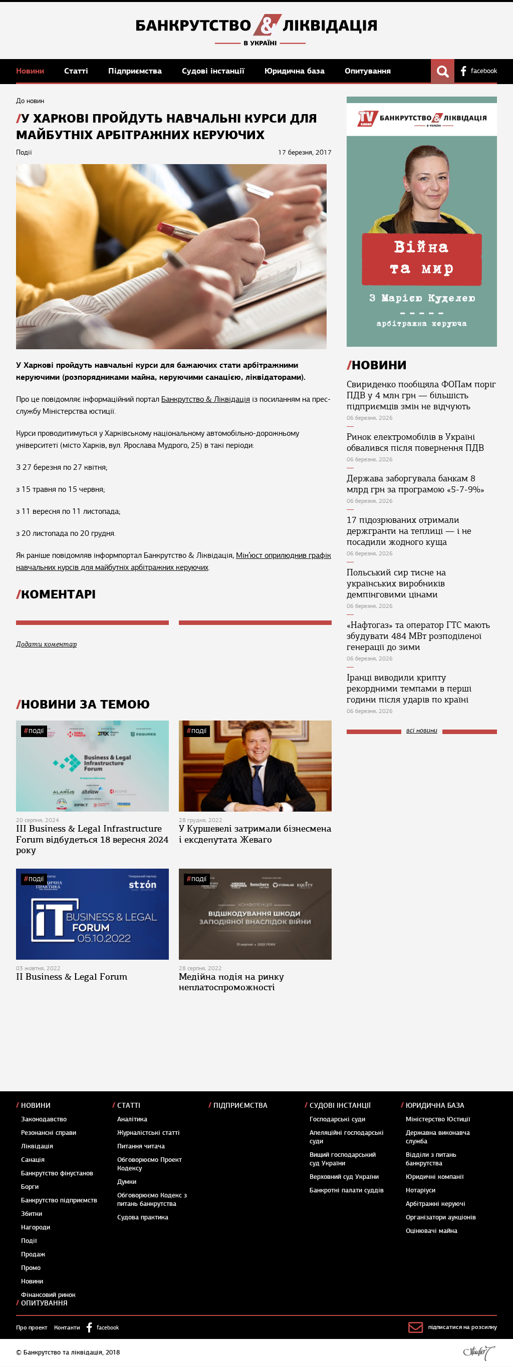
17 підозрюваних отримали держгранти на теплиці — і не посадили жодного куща (409, 530)
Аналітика (132, 1119)
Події (36, 731)
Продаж (33, 1254)
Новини (31, 71)
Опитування (368, 71)
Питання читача (141, 1146)
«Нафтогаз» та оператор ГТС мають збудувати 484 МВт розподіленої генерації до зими (418, 635)
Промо (31, 1268)
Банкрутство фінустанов (57, 1173)
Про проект (32, 1327)
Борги (30, 1187)
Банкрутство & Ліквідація (205, 399)
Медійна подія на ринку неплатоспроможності (231, 982)
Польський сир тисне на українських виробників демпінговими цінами (396, 583)
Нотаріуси (420, 1190)
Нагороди (35, 1227)
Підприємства (136, 71)
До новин (30, 101)
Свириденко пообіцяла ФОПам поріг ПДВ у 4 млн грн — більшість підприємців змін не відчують (421, 395)
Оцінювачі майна (431, 1231)
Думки (126, 1182)
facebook (484, 71)
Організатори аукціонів (441, 1217)
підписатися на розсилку (462, 1326)
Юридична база (296, 71)
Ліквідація (37, 1146)
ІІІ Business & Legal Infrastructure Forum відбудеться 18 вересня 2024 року (92, 839)
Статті (77, 71)
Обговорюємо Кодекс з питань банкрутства (152, 1199)
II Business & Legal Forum (71, 976)
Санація (33, 1160)
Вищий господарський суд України (343, 1159)
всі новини (421, 731)
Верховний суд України (344, 1177)
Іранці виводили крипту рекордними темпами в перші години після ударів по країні (409, 688)
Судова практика (142, 1217)
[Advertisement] (422, 809)
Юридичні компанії (435, 1177)
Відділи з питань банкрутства (431, 1159)
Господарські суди (337, 1119)
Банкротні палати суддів (347, 1190)
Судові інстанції (214, 71)
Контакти (67, 1327)
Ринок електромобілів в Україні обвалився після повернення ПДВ (415, 442)
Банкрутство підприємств (59, 1200)
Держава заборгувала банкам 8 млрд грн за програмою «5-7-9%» (415, 484)
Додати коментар (46, 644)
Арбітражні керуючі (435, 1204)
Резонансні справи (48, 1133)
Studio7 (479, 1353)
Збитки (31, 1214)
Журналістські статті (148, 1133)
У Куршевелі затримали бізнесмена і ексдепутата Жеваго (255, 834)
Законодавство (44, 1119)
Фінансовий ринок (48, 1295)
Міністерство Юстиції (438, 1119)
